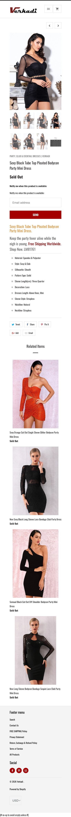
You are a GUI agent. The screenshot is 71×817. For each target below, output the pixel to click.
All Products (14, 754)
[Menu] (48, 9)
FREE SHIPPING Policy (18, 731)
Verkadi (20, 781)
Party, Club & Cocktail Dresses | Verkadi (30, 156)
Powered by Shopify (18, 789)
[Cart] (57, 9)
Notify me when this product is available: (28, 186)
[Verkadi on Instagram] (25, 770)
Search (12, 719)
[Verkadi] (23, 10)
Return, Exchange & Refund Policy (23, 743)
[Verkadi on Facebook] (12, 770)
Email (31, 333)
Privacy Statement (17, 737)
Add (17, 333)
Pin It (46, 324)
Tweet (18, 324)
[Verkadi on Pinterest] (19, 770)
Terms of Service (16, 748)
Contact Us (14, 725)
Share (32, 324)
